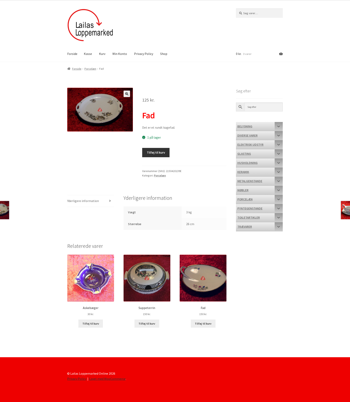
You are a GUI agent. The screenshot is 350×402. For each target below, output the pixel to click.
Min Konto (119, 54)
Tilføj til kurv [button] (90, 323)
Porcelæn (90, 69)
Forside (72, 54)
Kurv (102, 54)
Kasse (88, 54)
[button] (127, 94)
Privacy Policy (143, 54)
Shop (163, 54)
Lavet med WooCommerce (107, 379)
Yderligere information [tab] (83, 201)
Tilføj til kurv (156, 152)
